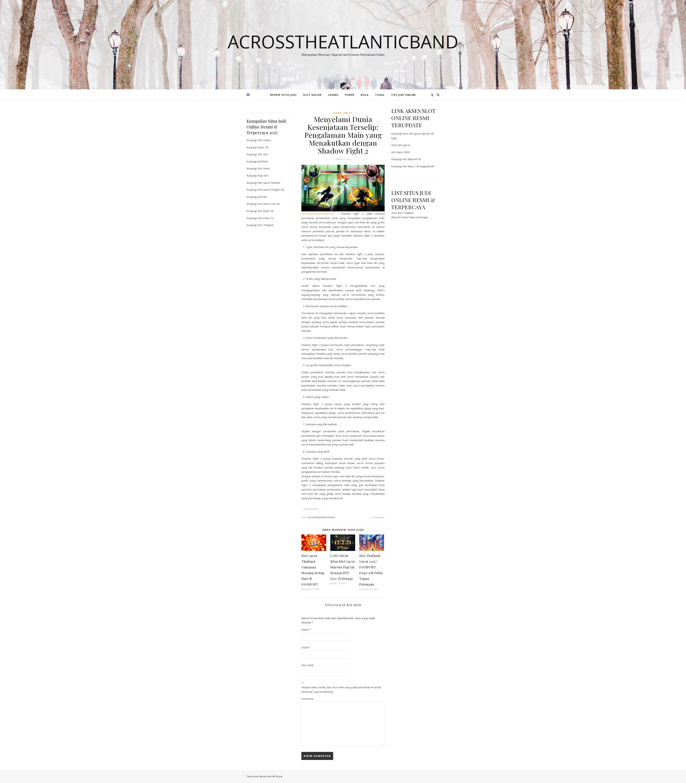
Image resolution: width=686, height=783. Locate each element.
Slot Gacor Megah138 (271, 189)
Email (305, 647)
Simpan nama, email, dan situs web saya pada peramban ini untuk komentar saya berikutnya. (341, 689)
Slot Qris (263, 154)
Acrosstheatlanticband (343, 41)
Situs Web (307, 665)
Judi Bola (263, 161)
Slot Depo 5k (265, 211)
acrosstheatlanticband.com (317, 213)
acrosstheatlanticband (321, 517)
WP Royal (277, 776)
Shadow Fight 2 (311, 509)
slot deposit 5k (411, 159)
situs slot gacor (400, 145)
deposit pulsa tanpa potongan (409, 217)
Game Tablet (343, 112)
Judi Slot (262, 197)
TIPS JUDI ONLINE (403, 94)
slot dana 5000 (400, 152)
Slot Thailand (265, 225)
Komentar (307, 698)
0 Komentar (378, 517)
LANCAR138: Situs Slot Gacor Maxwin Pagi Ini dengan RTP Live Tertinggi (342, 567)
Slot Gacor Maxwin (269, 182)
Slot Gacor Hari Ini (269, 203)
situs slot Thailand (402, 213)
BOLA (365, 94)
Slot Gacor (264, 168)
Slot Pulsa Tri (266, 218)
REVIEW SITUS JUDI (283, 94)
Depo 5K (263, 147)
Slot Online (264, 140)
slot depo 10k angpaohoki (418, 166)
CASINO (333, 94)
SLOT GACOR (312, 94)
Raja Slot (263, 175)
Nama (306, 629)
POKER (349, 94)
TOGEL (380, 94)
